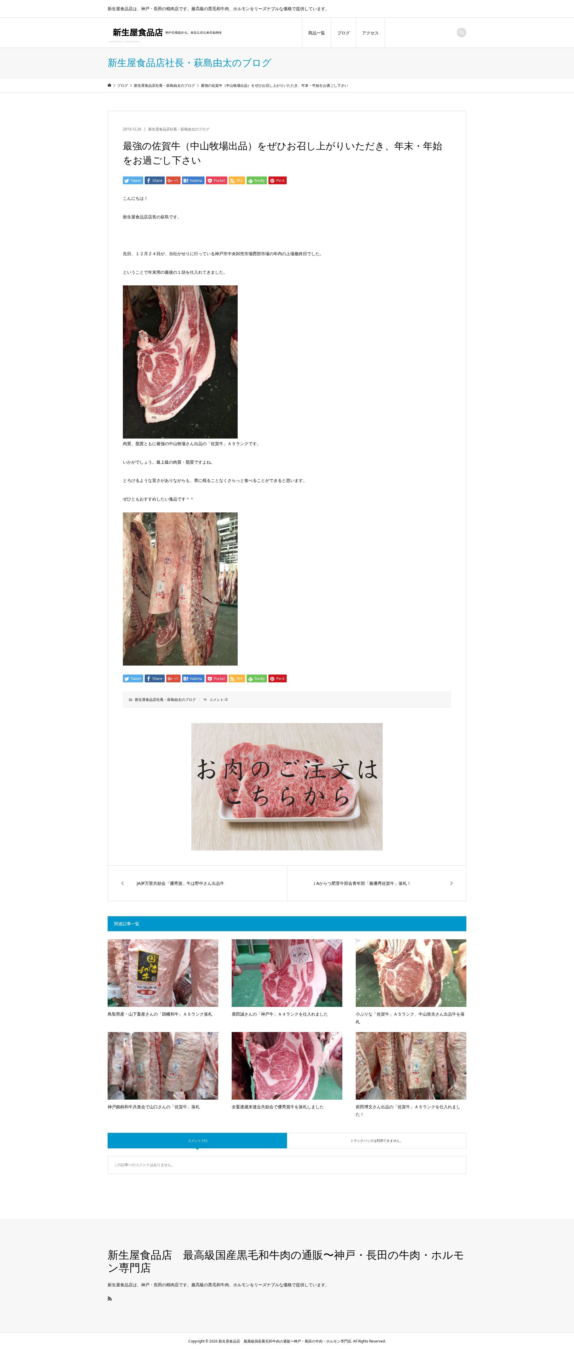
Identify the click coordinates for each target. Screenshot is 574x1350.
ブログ (343, 33)
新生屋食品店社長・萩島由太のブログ (178, 129)
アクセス (370, 33)
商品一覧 (316, 33)
